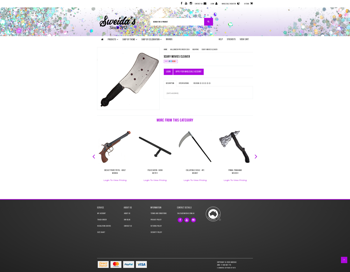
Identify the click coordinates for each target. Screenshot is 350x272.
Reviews (197, 83)
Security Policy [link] (156, 232)
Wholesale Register (229, 4)
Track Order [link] (102, 220)
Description (170, 83)
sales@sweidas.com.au (185, 213)
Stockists (231, 39)
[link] (181, 4)
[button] (344, 260)
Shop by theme (129, 39)
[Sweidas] (117, 22)
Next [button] (256, 156)
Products (112, 39)
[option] (115, 157)
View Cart (244, 39)
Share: (167, 61)
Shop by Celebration (151, 39)
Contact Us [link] (128, 226)
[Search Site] (208, 22)
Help (221, 39)
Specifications (184, 83)
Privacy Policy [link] (156, 220)
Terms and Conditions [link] (159, 213)
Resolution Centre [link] (104, 226)
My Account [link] (101, 213)
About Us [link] (127, 213)
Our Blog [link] (127, 220)
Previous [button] (94, 156)
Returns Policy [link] (156, 226)
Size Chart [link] (101, 232)
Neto (234, 268)
